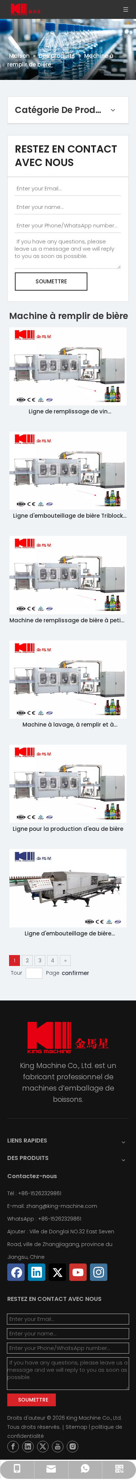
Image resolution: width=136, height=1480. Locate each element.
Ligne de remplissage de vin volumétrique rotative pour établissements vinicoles (68, 412)
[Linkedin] (36, 1272)
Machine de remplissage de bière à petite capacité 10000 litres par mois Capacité (68, 620)
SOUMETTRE (51, 281)
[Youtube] (78, 1272)
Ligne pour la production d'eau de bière (68, 829)
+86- (44, 1218)
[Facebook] (16, 1272)
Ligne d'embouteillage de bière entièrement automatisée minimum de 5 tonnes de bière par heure (68, 934)
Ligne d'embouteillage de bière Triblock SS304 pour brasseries (68, 516)
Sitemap (76, 1427)
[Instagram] (98, 1272)
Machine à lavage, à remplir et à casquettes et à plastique (68, 725)
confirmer (75, 973)
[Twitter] (57, 1272)
